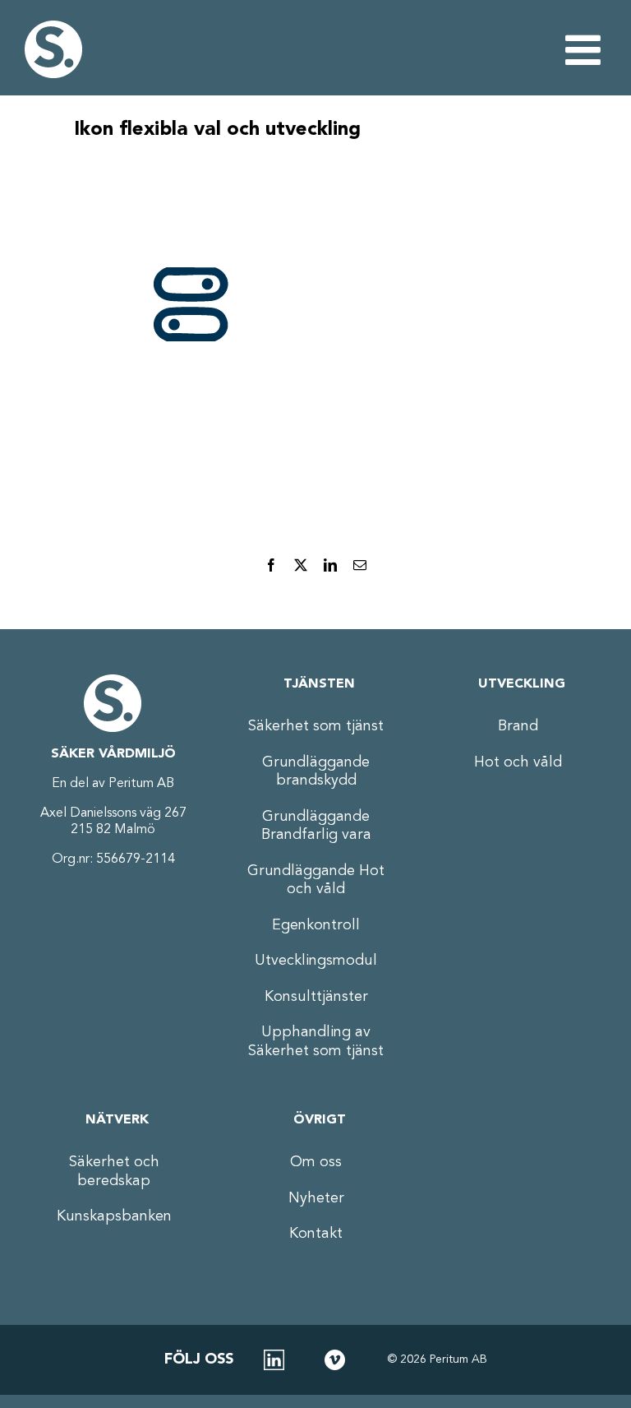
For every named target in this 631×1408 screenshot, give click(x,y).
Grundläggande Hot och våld (316, 880)
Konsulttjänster (316, 996)
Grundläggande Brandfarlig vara (316, 826)
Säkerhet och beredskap (114, 1171)
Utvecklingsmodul (316, 960)
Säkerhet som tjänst (316, 726)
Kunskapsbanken (114, 1216)
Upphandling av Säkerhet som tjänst (316, 1041)
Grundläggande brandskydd (316, 772)
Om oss (316, 1162)
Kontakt (316, 1233)
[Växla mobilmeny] (585, 49)
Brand (518, 726)
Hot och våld (518, 762)
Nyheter (316, 1198)
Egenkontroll (316, 925)
